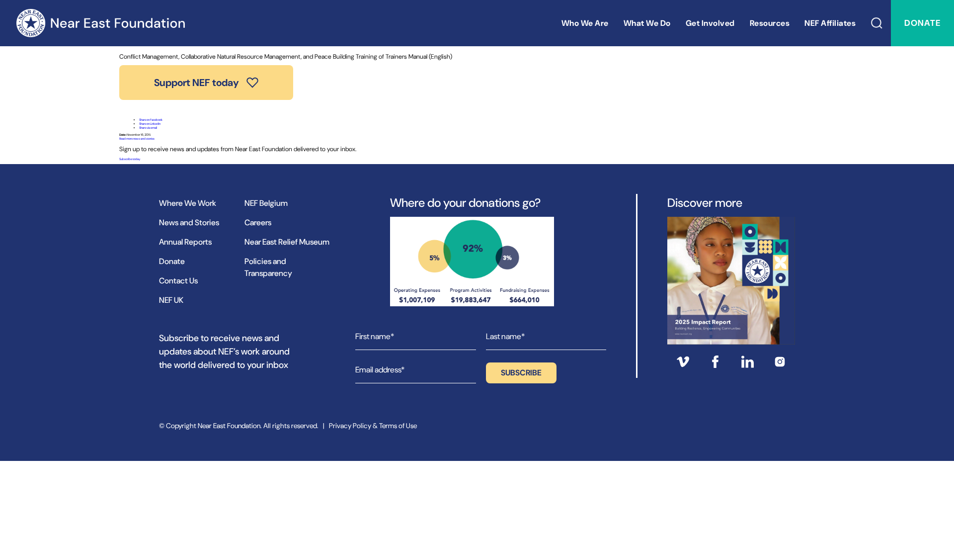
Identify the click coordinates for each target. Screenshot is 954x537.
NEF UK (171, 300)
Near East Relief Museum (286, 242)
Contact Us (178, 280)
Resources (770, 23)
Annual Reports (185, 242)
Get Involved (710, 23)
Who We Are (585, 23)
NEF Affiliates (830, 23)
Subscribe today (129, 159)
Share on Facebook (150, 120)
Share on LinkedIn (149, 124)
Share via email (148, 128)
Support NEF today (196, 82)
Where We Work (187, 203)
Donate (922, 22)
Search (877, 23)
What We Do (647, 23)
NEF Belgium (266, 203)
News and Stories (189, 222)
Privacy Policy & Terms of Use (373, 425)
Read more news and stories (137, 139)
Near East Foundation (100, 23)
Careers (257, 222)
